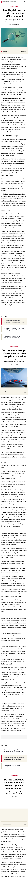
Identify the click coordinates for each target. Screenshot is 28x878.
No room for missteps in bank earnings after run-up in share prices (14, 321)
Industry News (14, 6)
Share (22, 51)
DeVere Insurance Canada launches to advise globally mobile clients (14, 329)
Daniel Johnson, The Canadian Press (11, 391)
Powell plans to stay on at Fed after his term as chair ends (12, 336)
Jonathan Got (6, 51)
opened (15, 122)
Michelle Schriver (7, 824)
